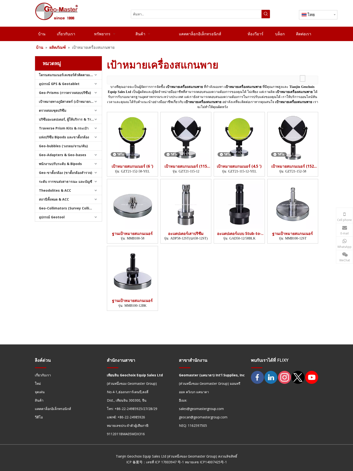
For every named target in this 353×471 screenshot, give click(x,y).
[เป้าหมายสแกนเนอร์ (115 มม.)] (186, 137)
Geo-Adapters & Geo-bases (62, 155)
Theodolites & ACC (55, 190)
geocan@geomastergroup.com (203, 417)
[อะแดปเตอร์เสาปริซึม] (186, 204)
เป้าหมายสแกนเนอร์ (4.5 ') (239, 166)
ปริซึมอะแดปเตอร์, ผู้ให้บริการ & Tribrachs (70, 119)
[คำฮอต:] (266, 14)
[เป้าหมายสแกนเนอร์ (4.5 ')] (239, 137)
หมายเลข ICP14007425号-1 (206, 462)
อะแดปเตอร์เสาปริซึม (186, 233)
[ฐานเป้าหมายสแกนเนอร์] (132, 204)
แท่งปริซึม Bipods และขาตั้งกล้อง (64, 137)
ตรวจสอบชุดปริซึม (52, 110)
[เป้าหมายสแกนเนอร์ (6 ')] (132, 137)
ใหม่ (38, 383)
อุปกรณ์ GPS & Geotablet (59, 83)
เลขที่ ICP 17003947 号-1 (165, 462)
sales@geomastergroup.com (201, 408)
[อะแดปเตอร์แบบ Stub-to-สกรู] (239, 204)
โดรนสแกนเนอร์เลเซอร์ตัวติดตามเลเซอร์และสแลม (70, 75)
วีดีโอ (39, 417)
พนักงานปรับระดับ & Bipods (60, 163)
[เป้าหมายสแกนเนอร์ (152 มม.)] (293, 137)
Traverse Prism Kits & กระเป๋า (64, 128)
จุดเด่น (40, 392)
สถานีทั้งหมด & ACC (54, 199)
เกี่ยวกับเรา (43, 375)
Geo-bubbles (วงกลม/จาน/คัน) (63, 146)
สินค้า (39, 400)
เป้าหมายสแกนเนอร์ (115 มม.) (185, 166)
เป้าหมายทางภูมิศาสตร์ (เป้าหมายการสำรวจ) (70, 101)
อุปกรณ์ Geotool (52, 217)
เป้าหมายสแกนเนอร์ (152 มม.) (292, 166)
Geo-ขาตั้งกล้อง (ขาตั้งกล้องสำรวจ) (65, 172)
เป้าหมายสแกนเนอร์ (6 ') (132, 166)
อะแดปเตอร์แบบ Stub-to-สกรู (239, 233)
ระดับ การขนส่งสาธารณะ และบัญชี (65, 181)
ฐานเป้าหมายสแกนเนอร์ (132, 233)
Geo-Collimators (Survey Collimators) (70, 208)
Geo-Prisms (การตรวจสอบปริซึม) (65, 92)
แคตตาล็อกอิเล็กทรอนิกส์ (53, 408)
